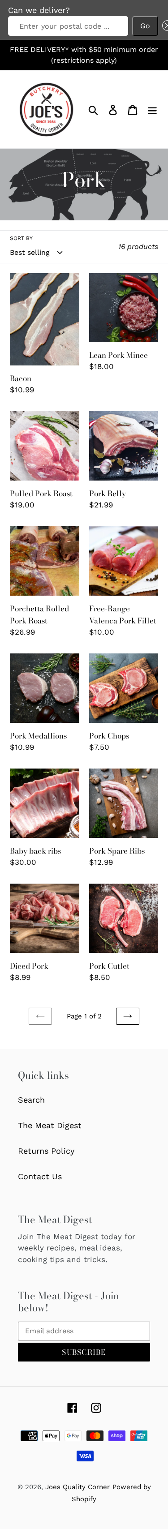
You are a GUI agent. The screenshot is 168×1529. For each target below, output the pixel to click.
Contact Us (40, 1176)
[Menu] (152, 109)
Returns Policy (46, 1150)
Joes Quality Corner (77, 1487)
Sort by (21, 238)
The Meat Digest (50, 1125)
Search (31, 1099)
